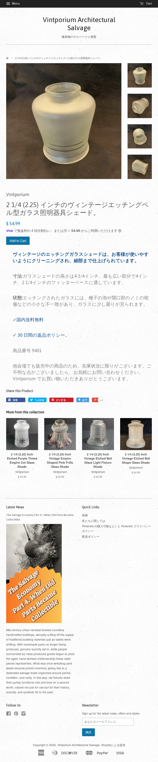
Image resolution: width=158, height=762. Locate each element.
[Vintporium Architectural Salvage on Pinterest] (16, 714)
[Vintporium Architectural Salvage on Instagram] (23, 714)
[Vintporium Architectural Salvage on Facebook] (8, 714)
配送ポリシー (90, 536)
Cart (148, 3)
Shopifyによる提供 (113, 745)
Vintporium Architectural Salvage (79, 23)
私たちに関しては (93, 521)
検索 (85, 515)
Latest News (15, 507)
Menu (15, 3)
